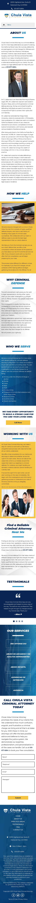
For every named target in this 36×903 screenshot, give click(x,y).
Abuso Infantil (18, 667)
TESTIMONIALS (18, 824)
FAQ (18, 827)
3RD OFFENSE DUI (18, 644)
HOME (18, 816)
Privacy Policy (23, 899)
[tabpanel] (18, 604)
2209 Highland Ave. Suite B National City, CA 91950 (20, 3)
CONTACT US (18, 830)
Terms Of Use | (13, 899)
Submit (18, 798)
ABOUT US (18, 819)
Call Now (18, 423)
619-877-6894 (19, 9)
